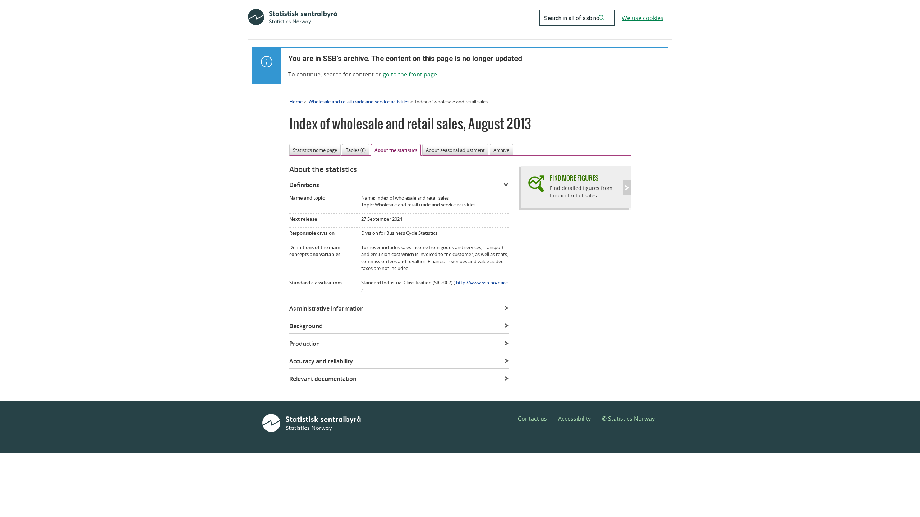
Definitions (304, 185)
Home (296, 101)
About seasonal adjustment (455, 150)
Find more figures (574, 177)
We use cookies (642, 18)
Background (306, 326)
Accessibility (574, 419)
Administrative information (326, 308)
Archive (501, 150)
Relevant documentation (322, 379)
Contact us (532, 419)
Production (304, 344)
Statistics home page (315, 150)
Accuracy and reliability (321, 361)
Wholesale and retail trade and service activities (359, 101)
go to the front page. (410, 74)
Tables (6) (356, 150)
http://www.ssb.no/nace (482, 282)
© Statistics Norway (628, 419)
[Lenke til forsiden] (292, 18)
